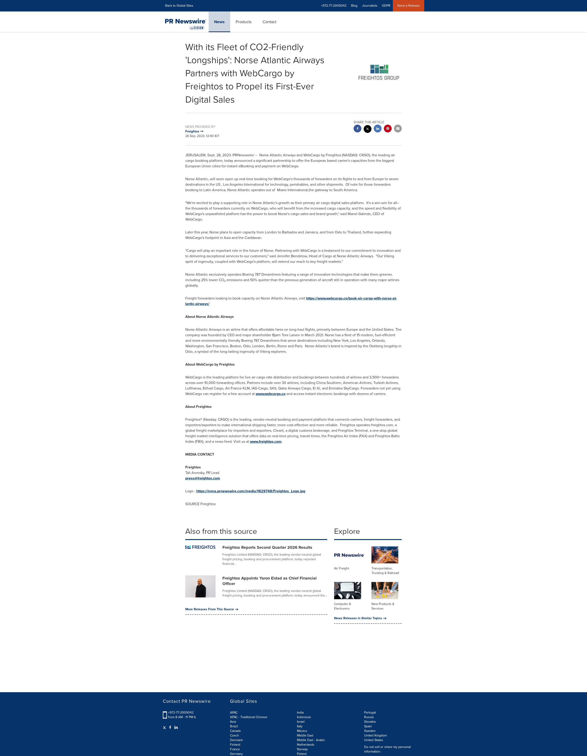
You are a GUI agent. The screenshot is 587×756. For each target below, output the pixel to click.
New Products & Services (382, 606)
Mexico (302, 730)
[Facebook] (170, 727)
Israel (301, 721)
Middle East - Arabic (311, 740)
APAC (234, 712)
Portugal (370, 712)
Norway (302, 749)
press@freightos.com (202, 478)
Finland (235, 744)
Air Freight (341, 568)
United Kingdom (375, 735)
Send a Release (408, 5)
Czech (234, 735)
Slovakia (370, 721)
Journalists (369, 5)
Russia (369, 717)
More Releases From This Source (209, 609)
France (235, 749)
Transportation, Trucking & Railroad (385, 570)
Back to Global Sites (179, 5)
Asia (233, 721)
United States (373, 740)
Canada (235, 730)
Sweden (370, 730)
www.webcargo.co (270, 393)
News (219, 22)
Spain (368, 726)
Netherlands (305, 744)
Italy (299, 726)
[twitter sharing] (367, 129)
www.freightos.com (266, 441)
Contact (269, 22)
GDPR (386, 5)
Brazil (234, 726)
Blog (354, 5)
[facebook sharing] (357, 129)
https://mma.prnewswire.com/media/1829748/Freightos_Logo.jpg (250, 491)
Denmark (236, 740)
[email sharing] (398, 129)
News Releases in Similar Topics (358, 618)
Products (244, 22)
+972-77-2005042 (181, 712)
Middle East (305, 735)
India (300, 712)
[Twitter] (165, 727)
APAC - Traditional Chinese (248, 717)
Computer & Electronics (342, 606)
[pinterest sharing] (388, 129)
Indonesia (304, 717)
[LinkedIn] (176, 727)
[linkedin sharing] (378, 129)
